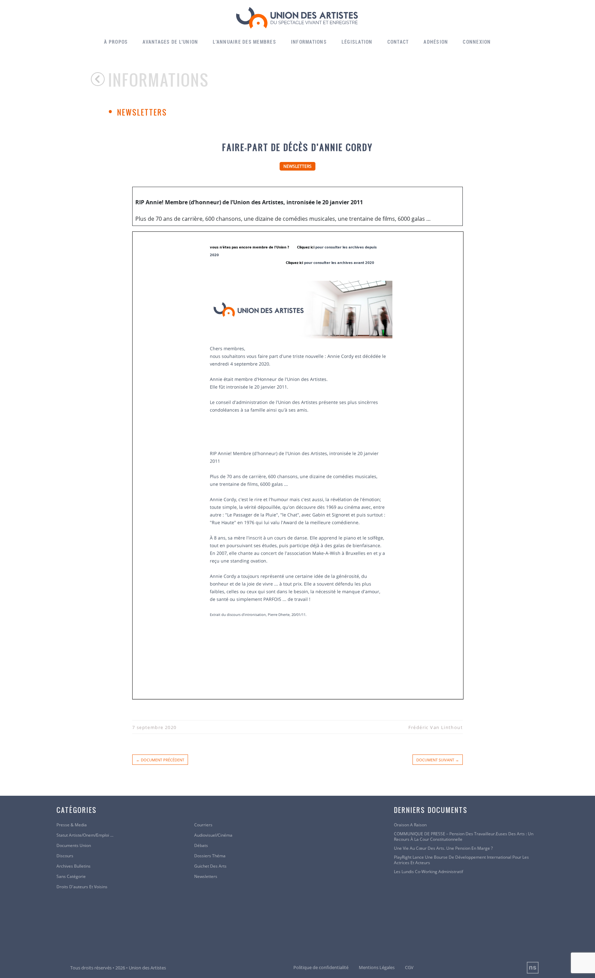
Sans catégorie (71, 876)
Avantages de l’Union (170, 42)
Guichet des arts (210, 866)
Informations (309, 42)
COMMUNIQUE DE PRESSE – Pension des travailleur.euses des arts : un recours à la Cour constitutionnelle (463, 836)
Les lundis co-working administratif (428, 871)
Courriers (203, 825)
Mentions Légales (377, 967)
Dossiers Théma (210, 856)
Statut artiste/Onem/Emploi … (84, 835)
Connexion (477, 42)
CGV (409, 967)
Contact (398, 42)
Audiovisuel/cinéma (213, 835)
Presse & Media (71, 825)
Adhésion (436, 42)
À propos (116, 42)
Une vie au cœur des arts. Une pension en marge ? (443, 848)
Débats (201, 845)
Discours (64, 856)
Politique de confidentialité (320, 967)
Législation (357, 42)
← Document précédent (160, 759)
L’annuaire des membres (244, 42)
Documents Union (73, 845)
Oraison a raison (410, 825)
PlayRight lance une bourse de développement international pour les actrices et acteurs (461, 860)
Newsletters (142, 112)
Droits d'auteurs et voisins (81, 887)
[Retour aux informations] (99, 79)
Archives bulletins (73, 866)
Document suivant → (437, 759)
